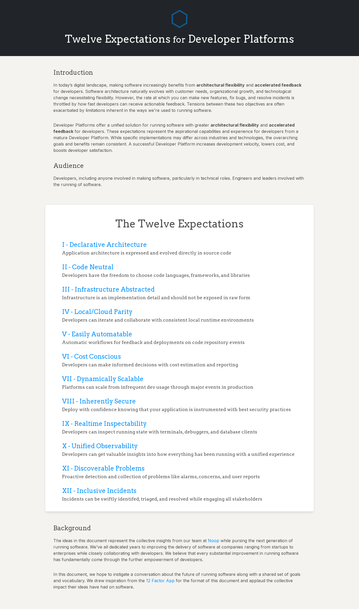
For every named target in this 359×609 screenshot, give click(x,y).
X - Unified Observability (100, 446)
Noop (213, 540)
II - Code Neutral (88, 267)
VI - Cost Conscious (91, 356)
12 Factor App (160, 580)
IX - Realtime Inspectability (104, 423)
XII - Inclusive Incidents (99, 491)
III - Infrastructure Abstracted (108, 289)
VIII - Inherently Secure (99, 401)
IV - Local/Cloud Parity (97, 312)
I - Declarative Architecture (104, 244)
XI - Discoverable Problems (103, 468)
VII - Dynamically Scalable (102, 379)
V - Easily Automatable (97, 334)
